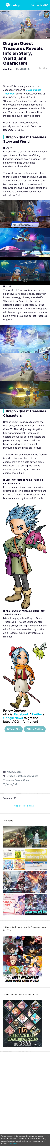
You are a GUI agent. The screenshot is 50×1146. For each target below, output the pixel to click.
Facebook (21, 714)
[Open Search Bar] (32, 5)
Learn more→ (12, 1143)
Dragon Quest (14, 776)
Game (9, 784)
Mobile (18, 771)
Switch (16, 784)
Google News (13, 718)
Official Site (13, 729)
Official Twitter (34, 729)
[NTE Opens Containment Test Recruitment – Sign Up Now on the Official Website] (36, 905)
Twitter (37, 714)
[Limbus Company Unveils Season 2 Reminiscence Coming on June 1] (36, 837)
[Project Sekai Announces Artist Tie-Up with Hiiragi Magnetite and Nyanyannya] (14, 860)
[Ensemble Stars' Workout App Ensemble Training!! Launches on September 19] (36, 860)
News (10, 771)
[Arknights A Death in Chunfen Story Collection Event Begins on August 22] (14, 837)
